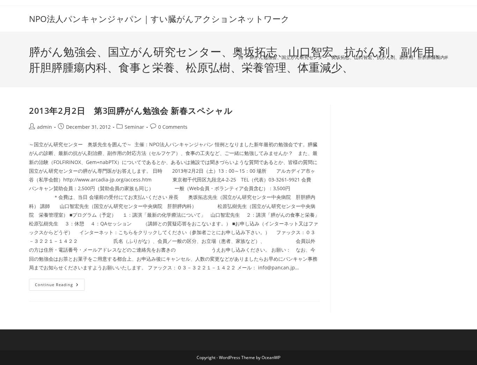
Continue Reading (60, 286)
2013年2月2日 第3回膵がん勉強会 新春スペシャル (139, 110)
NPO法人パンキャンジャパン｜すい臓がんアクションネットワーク (159, 18)
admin (44, 127)
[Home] (241, 57)
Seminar (134, 127)
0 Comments (173, 127)
